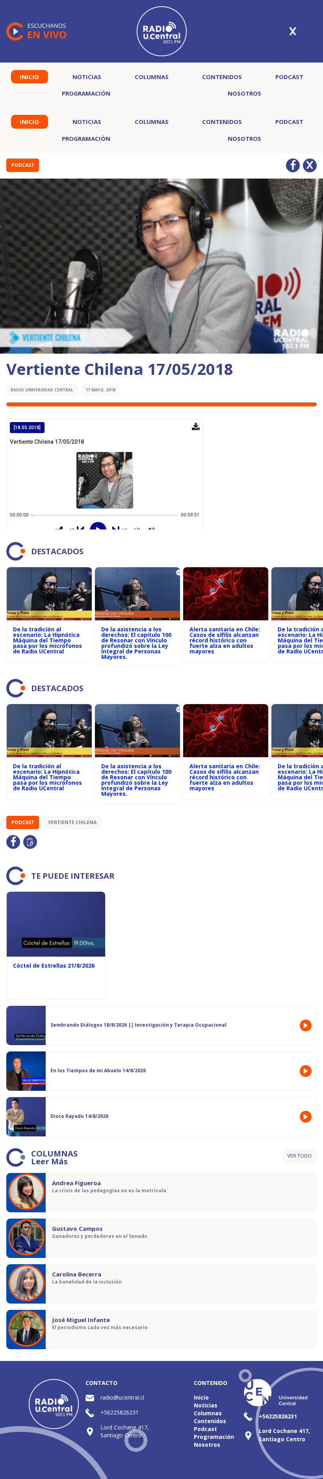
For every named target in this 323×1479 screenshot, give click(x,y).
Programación (86, 93)
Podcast (289, 77)
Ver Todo (299, 1155)
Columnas (152, 77)
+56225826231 (119, 1412)
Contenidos (222, 77)
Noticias (86, 77)
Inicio (29, 77)
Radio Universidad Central (42, 390)
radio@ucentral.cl (122, 1397)
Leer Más (49, 1161)
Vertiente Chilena (72, 822)
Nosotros (244, 93)
